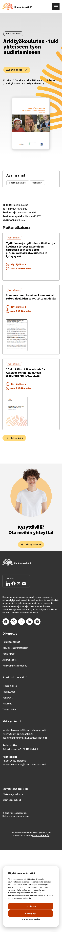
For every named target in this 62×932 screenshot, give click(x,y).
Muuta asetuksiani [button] (31, 919)
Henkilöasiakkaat (11, 642)
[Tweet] (19, 583)
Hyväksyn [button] (31, 906)
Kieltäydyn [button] (30, 913)
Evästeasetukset (11, 800)
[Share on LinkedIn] (8, 584)
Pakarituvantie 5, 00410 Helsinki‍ (20, 749)
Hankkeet (7, 697)
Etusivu (7, 80)
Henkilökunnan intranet (14, 665)
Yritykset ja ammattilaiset (15, 648)
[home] (17, 6)
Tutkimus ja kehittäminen (29, 80)
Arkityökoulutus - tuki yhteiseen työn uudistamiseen (26, 83)
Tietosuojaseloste (12, 794)
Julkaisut (52, 80)
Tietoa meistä (9, 685)
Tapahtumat (8, 691)
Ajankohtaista (9, 659)
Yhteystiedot (9, 709)
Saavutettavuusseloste (15, 789)
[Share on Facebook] (13, 584)
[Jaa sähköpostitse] (24, 583)
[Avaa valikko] (56, 6)
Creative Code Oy (40, 835)
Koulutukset (8, 653)
